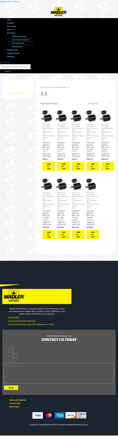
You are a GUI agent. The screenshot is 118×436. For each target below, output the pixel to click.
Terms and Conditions (17, 400)
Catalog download (19, 36)
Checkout (10, 57)
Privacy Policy (14, 403)
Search (7, 71)
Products (10, 23)
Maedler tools (12, 50)
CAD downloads (18, 43)
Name (6, 350)
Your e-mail (8, 356)
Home (9, 20)
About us (10, 30)
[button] (52, 33)
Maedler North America (9, 1)
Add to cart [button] (49, 166)
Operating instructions (20, 40)
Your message (9, 361)
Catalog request (13, 53)
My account (11, 26)
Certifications (17, 47)
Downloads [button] (11, 33)
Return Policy (14, 407)
